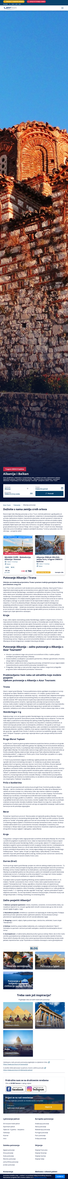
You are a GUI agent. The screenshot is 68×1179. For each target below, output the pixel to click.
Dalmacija (6, 1133)
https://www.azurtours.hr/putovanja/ (15, 1064)
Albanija (8, 489)
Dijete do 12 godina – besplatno (13, 1130)
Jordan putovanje (9, 1165)
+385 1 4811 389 (16, 4)
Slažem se (60, 1176)
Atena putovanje (40, 1127)
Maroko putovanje (9, 1159)
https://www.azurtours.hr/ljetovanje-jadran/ (17, 1070)
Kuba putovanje (8, 1156)
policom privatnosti (40, 1177)
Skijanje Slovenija (40, 1153)
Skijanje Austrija (40, 1156)
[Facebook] (15, 1089)
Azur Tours (7, 505)
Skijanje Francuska (41, 1150)
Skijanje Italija (39, 1159)
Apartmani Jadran (9, 1127)
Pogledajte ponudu (12, 1025)
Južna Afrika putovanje (10, 1162)
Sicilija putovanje (40, 1138)
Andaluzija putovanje (42, 1124)
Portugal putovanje (41, 1133)
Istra (4, 1138)
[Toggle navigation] (62, 8)
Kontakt (5, 4)
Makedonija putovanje (42, 1130)
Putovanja (17, 505)
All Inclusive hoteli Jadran (11, 1124)
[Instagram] (36, 1089)
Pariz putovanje (40, 1135)
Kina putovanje (8, 1153)
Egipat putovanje (9, 1150)
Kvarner (5, 1135)
